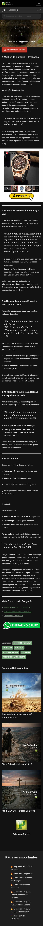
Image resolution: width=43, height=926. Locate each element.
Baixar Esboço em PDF (16, 49)
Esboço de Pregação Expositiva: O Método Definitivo (21, 895)
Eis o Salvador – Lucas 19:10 (17, 764)
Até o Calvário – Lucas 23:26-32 (18, 811)
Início (6, 36)
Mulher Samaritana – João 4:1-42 (17, 608)
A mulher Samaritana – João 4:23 (17, 612)
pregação (26, 652)
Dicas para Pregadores (22, 874)
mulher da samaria (10, 652)
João (11, 36)
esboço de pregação (22, 643)
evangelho (7, 648)
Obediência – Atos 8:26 (13, 616)
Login (38, 10)
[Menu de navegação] (38, 3)
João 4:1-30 (19, 648)
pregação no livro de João (14, 657)
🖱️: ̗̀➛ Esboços (9, 10)
